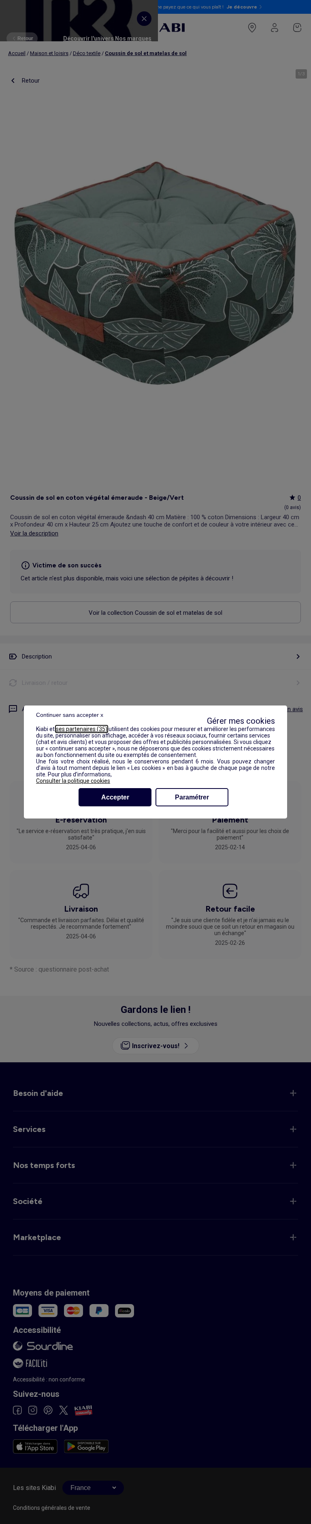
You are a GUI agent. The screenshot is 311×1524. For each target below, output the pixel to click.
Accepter (115, 797)
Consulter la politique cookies (73, 781)
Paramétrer (192, 797)
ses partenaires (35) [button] (81, 729)
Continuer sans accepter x (69, 715)
